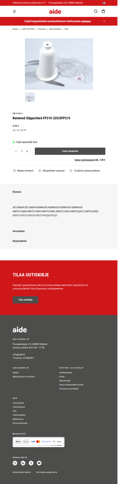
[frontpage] (38, 329)
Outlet (61, 376)
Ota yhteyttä (18, 403)
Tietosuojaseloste (46, 472)
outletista (85, 21)
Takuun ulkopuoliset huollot (71, 385)
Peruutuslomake (20, 423)
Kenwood (42, 29)
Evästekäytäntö (22, 472)
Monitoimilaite (55, 29)
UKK (15, 411)
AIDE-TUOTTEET (28, 29)
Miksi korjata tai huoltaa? (24, 376)
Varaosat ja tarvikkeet (69, 389)
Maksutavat (18, 419)
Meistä (16, 372)
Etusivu (15, 29)
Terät (66, 29)
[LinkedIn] (23, 463)
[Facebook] (31, 463)
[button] (58, 192)
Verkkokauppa (65, 372)
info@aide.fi (19, 354)
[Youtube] (39, 463)
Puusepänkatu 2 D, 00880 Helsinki (30, 344)
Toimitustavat (19, 407)
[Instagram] (15, 463)
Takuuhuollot (65, 380)
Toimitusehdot (19, 415)
